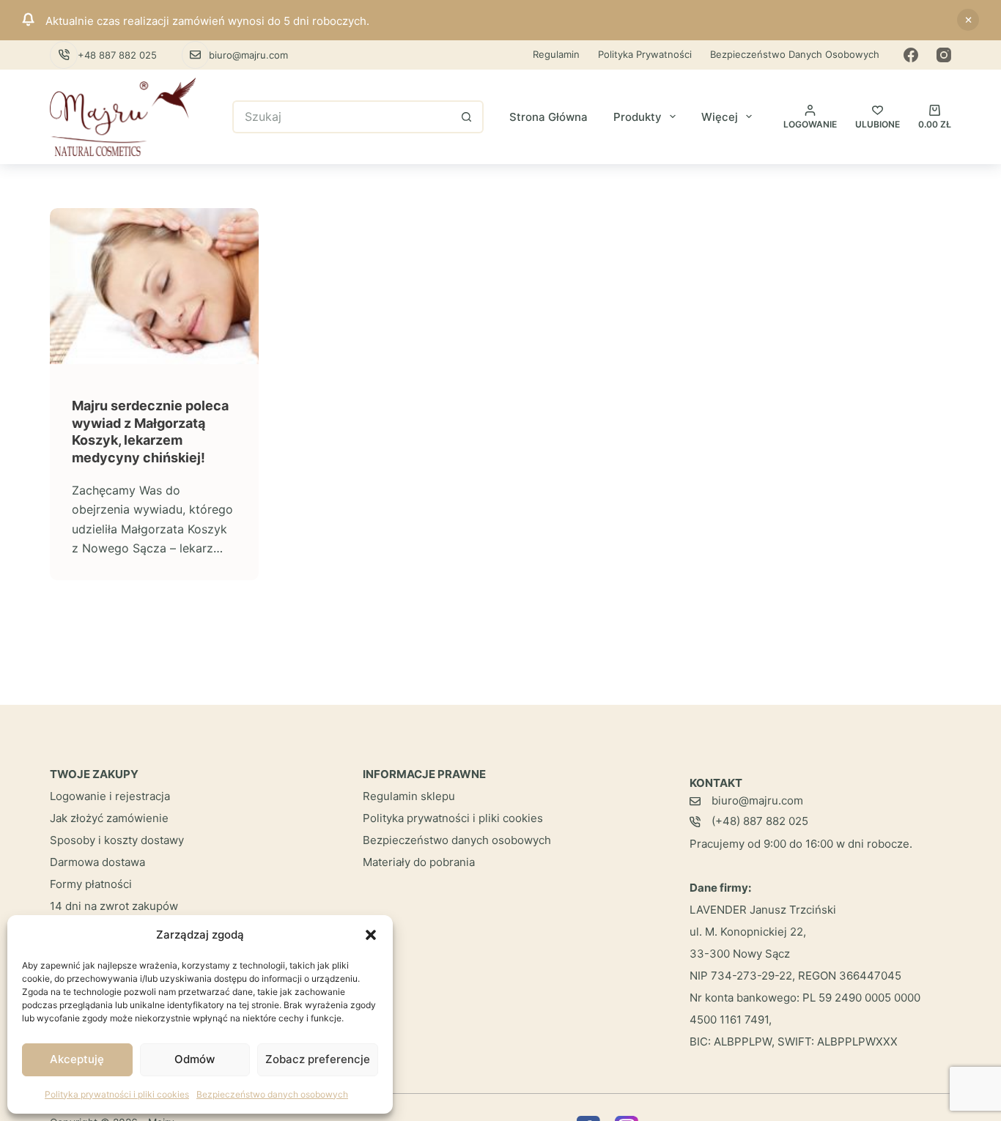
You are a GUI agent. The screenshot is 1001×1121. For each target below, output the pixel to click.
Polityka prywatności (645, 54)
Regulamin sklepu (409, 796)
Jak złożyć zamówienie (109, 818)
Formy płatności (91, 884)
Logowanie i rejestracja (110, 796)
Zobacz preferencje (317, 1059)
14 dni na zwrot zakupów (114, 906)
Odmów (194, 1059)
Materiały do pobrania (419, 862)
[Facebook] (911, 55)
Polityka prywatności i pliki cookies (117, 1094)
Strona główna (548, 117)
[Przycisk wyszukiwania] (467, 116)
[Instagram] (944, 55)
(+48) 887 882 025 (760, 821)
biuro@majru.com (248, 55)
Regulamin (556, 54)
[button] (370, 935)
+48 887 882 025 (117, 55)
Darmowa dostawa (97, 862)
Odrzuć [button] (968, 20)
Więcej (719, 117)
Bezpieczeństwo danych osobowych (272, 1094)
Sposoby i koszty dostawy (117, 840)
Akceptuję (77, 1059)
